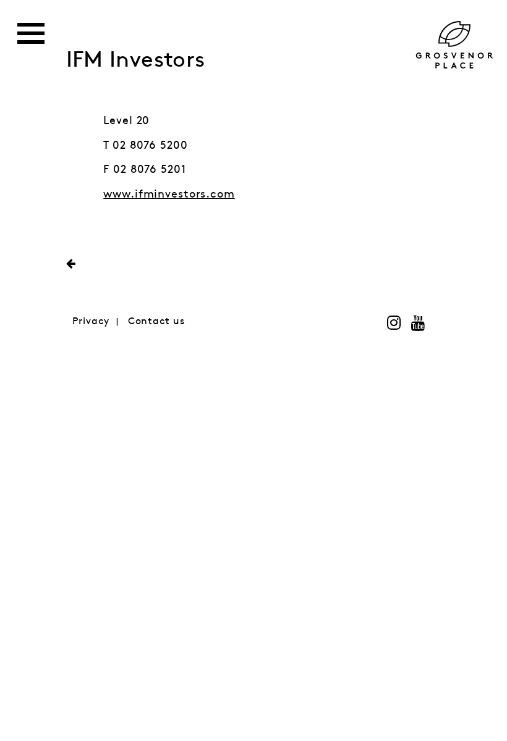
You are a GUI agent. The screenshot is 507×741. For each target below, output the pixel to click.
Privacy (90, 321)
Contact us (156, 321)
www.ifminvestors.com (169, 194)
